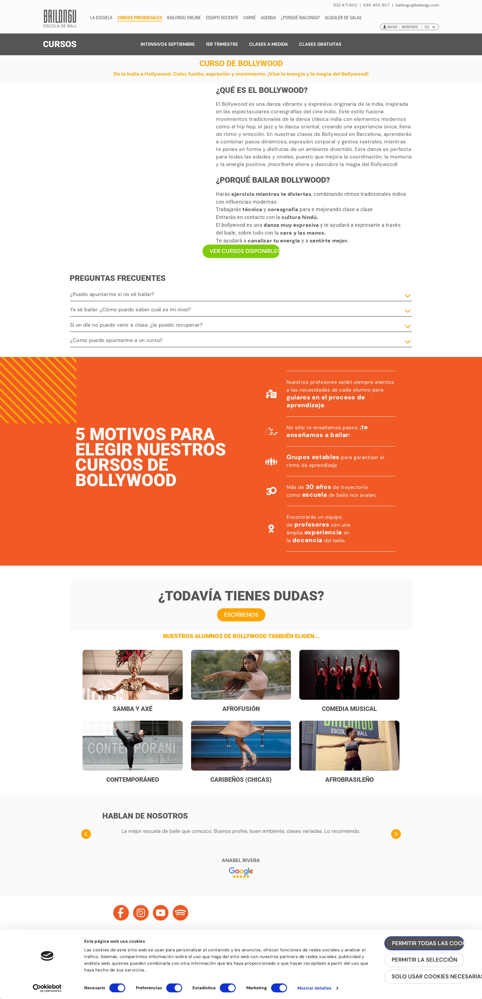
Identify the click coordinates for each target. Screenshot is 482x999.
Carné (249, 17)
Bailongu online (184, 17)
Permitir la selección (424, 960)
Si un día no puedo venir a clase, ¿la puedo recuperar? (136, 325)
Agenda (268, 17)
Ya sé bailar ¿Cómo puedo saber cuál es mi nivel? (130, 309)
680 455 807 (376, 5)
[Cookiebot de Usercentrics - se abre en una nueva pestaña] (47, 988)
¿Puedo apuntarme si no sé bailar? (112, 294)
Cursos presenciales (139, 17)
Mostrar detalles (314, 988)
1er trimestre (222, 44)
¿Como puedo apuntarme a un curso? (116, 340)
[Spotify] (180, 913)
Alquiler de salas (343, 17)
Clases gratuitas (320, 44)
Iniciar (392, 27)
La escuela (101, 17)
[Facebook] (121, 913)
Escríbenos (241, 614)
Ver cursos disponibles (244, 251)
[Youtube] (160, 913)
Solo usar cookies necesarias (428, 976)
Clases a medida (268, 44)
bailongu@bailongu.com (417, 5)
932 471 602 (345, 5)
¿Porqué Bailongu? (300, 17)
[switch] (174, 990)
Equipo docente (222, 17)
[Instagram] (141, 913)
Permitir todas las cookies (428, 943)
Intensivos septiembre (168, 44)
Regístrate (410, 27)
